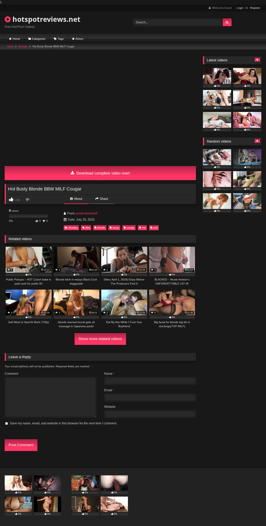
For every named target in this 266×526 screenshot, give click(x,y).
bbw (87, 227)
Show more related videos (100, 339)
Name (109, 373)
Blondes (23, 46)
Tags (61, 38)
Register (255, 7)
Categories (38, 38)
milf (155, 227)
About (77, 198)
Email (109, 390)
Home (16, 38)
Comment (11, 373)
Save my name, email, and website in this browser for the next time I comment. (63, 423)
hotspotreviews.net (45, 19)
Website (109, 406)
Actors (79, 38)
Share (103, 198)
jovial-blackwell (86, 213)
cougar (130, 227)
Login (240, 7)
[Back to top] (254, 515)
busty (116, 227)
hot (144, 227)
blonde (101, 227)
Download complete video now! (102, 173)
